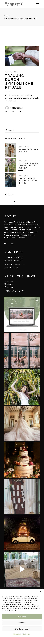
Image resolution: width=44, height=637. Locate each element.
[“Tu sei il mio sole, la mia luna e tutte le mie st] (22, 532)
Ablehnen (22, 623)
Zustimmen (22, 617)
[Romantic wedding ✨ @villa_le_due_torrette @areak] (22, 569)
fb (5, 243)
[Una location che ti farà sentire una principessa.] (22, 423)
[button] (40, 592)
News (17, 72)
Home (6, 16)
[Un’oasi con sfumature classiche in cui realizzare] (22, 387)
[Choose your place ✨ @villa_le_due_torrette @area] (22, 496)
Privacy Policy (26, 634)
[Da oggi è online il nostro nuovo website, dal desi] (22, 314)
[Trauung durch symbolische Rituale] (22, 56)
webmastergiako (16, 108)
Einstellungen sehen (22, 629)
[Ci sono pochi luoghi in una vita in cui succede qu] (22, 350)
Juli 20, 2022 (9, 72)
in (12, 243)
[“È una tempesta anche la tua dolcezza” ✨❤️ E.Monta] (22, 460)
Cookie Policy (17, 634)
